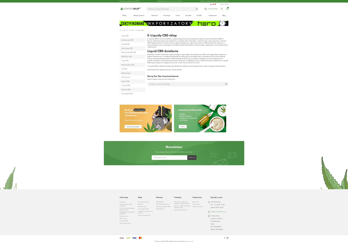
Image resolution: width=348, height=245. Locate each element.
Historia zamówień (197, 206)
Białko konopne (126, 73)
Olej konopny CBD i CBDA (163, 206)
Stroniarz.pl (190, 241)
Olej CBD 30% (160, 209)
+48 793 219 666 (215, 202)
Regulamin (123, 202)
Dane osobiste (196, 204)
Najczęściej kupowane (180, 210)
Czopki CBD (125, 60)
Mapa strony (123, 218)
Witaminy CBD (125, 89)
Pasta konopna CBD (127, 40)
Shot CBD (124, 69)
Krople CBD (125, 36)
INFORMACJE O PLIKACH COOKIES (127, 213)
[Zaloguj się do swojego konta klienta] (222, 9)
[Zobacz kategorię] (146, 118)
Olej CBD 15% (160, 202)
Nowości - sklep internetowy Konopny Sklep (182, 206)
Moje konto (195, 202)
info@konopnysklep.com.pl (219, 211)
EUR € (222, 4)
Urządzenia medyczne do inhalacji (145, 212)
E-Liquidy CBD (125, 85)
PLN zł (226, 4)
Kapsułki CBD (125, 44)
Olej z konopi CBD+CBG (128, 52)
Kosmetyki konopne (143, 202)
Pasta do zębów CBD (127, 65)
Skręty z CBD (125, 81)
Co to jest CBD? (124, 221)
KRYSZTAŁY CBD (126, 56)
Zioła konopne (125, 77)
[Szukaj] (197, 9)
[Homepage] (130, 9)
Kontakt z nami (124, 216)
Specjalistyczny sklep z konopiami (126, 205)
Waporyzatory (142, 206)
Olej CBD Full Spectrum (162, 204)
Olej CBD (140, 204)
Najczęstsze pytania (125, 223)
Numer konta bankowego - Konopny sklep (127, 209)
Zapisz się (192, 157)
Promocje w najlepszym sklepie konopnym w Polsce (182, 202)
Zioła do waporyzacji (144, 215)
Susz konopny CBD (127, 48)
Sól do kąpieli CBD (127, 93)
